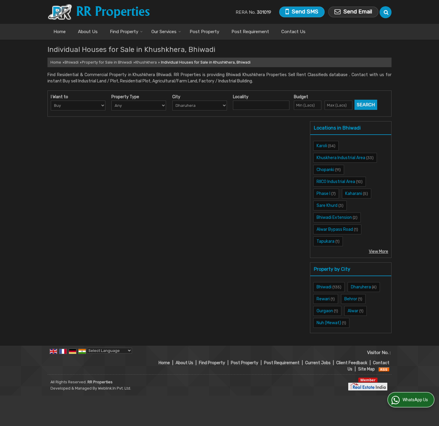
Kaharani (353, 193)
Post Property (204, 31)
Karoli (322, 145)
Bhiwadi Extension (334, 217)
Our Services (163, 31)
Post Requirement (250, 31)
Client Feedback (351, 362)
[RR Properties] (98, 12)
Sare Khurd (327, 205)
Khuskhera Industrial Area (341, 157)
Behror (350, 299)
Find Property (124, 31)
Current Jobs (318, 362)
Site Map (366, 369)
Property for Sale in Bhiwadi (107, 62)
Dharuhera (361, 287)
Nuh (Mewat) (329, 322)
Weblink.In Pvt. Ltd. (114, 388)
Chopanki (325, 169)
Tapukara (325, 241)
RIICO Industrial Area (336, 181)
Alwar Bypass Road (335, 229)
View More (378, 251)
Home (59, 31)
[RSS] (384, 369)
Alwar (353, 310)
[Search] (386, 12)
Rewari (323, 299)
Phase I (323, 193)
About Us (88, 31)
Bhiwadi (72, 62)
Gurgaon (325, 310)
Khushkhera (146, 62)
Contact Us (293, 31)
